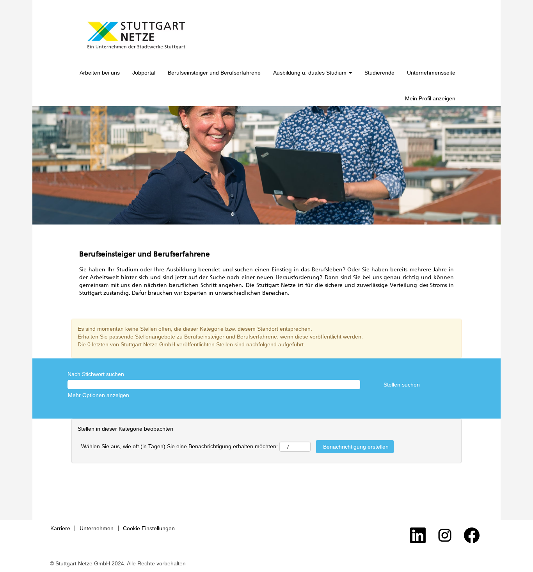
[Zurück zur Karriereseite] (136, 35)
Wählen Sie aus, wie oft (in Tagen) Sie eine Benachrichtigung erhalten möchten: (179, 446)
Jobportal (143, 72)
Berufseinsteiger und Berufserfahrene (214, 72)
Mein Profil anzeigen (430, 98)
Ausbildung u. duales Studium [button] (310, 72)
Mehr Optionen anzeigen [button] (98, 395)
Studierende (379, 72)
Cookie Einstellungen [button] (149, 528)
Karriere (60, 528)
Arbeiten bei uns (100, 72)
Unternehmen (97, 528)
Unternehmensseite (431, 72)
